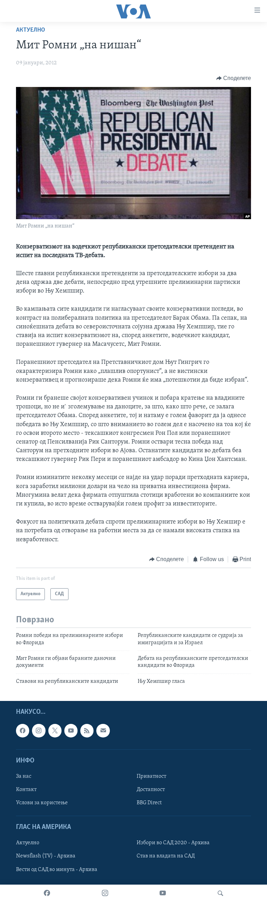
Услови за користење (42, 803)
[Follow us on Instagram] (38, 730)
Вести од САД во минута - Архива (56, 869)
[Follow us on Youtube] (71, 730)
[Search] (220, 893)
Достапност (151, 789)
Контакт (26, 789)
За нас (23, 776)
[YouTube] (162, 893)
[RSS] (87, 730)
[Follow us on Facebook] (22, 730)
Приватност (151, 776)
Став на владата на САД (166, 856)
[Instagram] (105, 893)
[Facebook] (47, 893)
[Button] (233, 78)
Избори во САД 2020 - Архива (173, 843)
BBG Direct (149, 803)
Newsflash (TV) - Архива (45, 856)
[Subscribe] (103, 730)
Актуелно (30, 30)
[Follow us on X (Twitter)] (55, 730)
